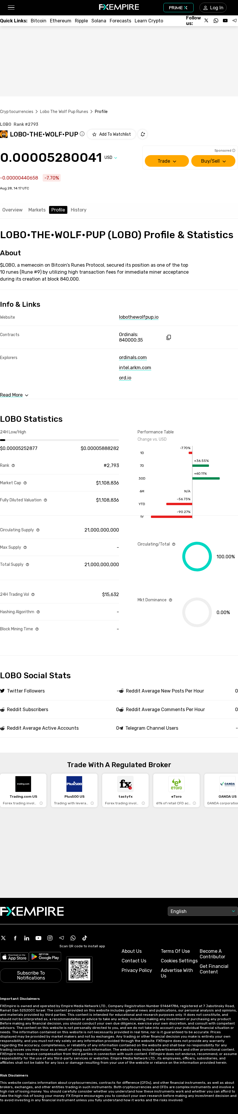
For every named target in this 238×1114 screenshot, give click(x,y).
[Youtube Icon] (38, 937)
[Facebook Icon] (15, 937)
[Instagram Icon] (49, 937)
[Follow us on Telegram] (234, 20)
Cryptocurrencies (16, 111)
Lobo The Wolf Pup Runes (64, 111)
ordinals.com (133, 357)
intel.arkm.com (135, 367)
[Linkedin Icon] (26, 937)
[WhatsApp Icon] (73, 937)
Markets (37, 210)
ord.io (125, 378)
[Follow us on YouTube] (225, 20)
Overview (12, 210)
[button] (11, 7)
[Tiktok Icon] (84, 937)
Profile (58, 210)
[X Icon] (3, 937)
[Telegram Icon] (61, 937)
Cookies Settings (179, 961)
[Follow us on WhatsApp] (215, 20)
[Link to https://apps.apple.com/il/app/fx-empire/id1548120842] (14, 957)
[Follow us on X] (206, 20)
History (78, 210)
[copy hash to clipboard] (168, 337)
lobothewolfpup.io (138, 317)
